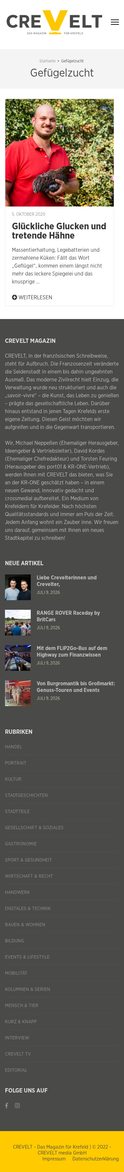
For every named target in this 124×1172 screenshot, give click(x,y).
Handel (13, 747)
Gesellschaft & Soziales (34, 828)
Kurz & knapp (21, 1022)
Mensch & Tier (21, 1005)
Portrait (15, 763)
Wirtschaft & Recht (29, 876)
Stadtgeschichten (26, 795)
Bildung (14, 941)
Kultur (13, 779)
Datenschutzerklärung (95, 1158)
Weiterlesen (34, 297)
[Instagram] (17, 1105)
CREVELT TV (18, 1054)
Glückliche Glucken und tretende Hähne (59, 231)
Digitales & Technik (28, 908)
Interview (17, 1038)
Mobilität (16, 973)
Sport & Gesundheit (28, 860)
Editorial (16, 1070)
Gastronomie (21, 844)
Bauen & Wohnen (25, 925)
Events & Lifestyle (27, 957)
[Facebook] (6, 1105)
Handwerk (17, 892)
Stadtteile (17, 811)
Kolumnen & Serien (27, 989)
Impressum (53, 1158)
